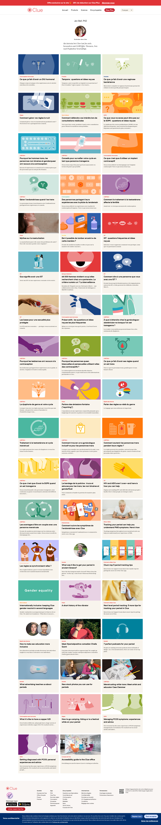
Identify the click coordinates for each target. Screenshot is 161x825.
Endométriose (65, 523)
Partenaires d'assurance (106, 795)
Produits (64, 76)
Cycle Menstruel (24, 563)
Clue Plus (110, 10)
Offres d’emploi (41, 795)
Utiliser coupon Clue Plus (15, 809)
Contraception (66, 197)
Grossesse (53, 801)
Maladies (106, 76)
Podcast (39, 799)
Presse (39, 797)
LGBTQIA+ (22, 155)
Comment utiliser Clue (110, 562)
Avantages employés (106, 793)
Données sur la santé (87, 797)
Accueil (65, 10)
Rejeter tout (137, 816)
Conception (53, 799)
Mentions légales (86, 793)
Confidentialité (85, 795)
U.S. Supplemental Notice (88, 799)
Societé (64, 562)
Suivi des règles (54, 797)
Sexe (64, 803)
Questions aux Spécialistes (70, 793)
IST (104, 235)
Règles (21, 115)
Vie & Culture (65, 115)
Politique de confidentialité (60, 822)
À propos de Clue (66, 757)
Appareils (53, 805)
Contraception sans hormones (70, 317)
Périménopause (54, 803)
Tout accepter (151, 816)
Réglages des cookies (87, 803)
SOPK (105, 115)
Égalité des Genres (109, 401)
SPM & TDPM (107, 522)
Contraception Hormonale (27, 76)
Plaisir (21, 235)
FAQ (51, 793)
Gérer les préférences (149, 821)
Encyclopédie (95, 10)
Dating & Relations (66, 274)
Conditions (84, 801)
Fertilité (64, 235)
